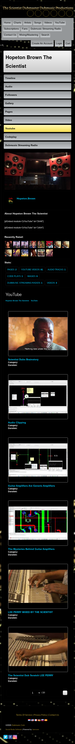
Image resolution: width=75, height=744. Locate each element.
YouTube (60, 22)
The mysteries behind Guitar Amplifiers (31, 549)
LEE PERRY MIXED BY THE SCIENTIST (30, 612)
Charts (17, 22)
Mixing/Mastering (28, 34)
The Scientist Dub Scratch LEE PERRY (30, 675)
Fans (25, 28)
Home (7, 22)
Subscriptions (11, 28)
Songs (37, 22)
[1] (9, 368)
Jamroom (35, 729)
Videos (48, 22)
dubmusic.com (18, 725)
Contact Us (10, 34)
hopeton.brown (26, 198)
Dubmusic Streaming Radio (46, 28)
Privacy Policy (40, 715)
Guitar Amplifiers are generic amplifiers (31, 485)
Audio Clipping (17, 422)
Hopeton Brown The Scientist (17, 301)
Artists (27, 22)
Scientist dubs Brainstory (23, 359)
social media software (14, 729)
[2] (11, 368)
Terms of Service (24, 715)
